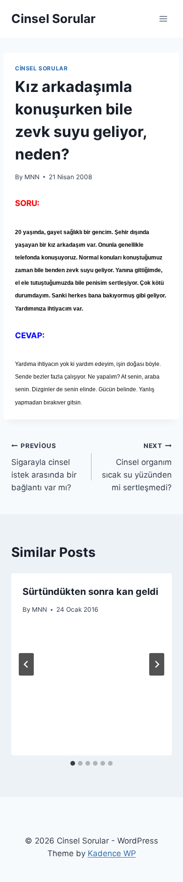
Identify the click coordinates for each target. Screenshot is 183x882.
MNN (31, 177)
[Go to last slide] (26, 664)
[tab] (72, 763)
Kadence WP (112, 853)
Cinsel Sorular (41, 68)
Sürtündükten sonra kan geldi (90, 591)
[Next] (156, 664)
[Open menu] (163, 18)
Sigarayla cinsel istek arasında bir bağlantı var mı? (43, 467)
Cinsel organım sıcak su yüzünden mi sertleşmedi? (137, 467)
